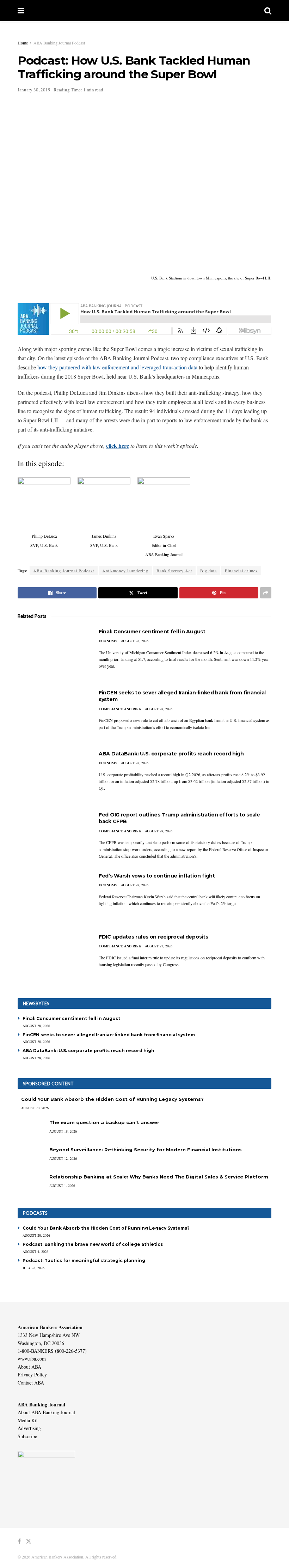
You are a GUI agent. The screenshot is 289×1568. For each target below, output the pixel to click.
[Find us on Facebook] (19, 1541)
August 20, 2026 (35, 1107)
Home (23, 43)
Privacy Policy (32, 1374)
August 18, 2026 (63, 1131)
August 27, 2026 (158, 945)
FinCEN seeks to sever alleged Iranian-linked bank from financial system (109, 1034)
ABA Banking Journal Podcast (59, 43)
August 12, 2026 (63, 1158)
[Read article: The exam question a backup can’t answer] (32, 1129)
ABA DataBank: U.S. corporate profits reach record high (171, 753)
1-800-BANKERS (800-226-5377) (52, 1350)
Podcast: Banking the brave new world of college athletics (93, 1244)
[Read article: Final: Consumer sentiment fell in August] (53, 653)
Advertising (29, 1428)
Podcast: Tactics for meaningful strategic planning (84, 1260)
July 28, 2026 (33, 1267)
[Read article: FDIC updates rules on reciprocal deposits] (53, 959)
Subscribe (27, 1436)
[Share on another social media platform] (265, 592)
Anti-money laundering (125, 570)
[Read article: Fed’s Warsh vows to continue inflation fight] (53, 898)
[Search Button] (267, 10)
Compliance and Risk (120, 708)
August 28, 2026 (134, 640)
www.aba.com (32, 1358)
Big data (208, 570)
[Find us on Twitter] (28, 1541)
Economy (108, 640)
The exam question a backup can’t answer (104, 1122)
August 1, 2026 (62, 1185)
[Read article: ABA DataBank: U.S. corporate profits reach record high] (53, 775)
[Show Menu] (21, 10)
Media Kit (28, 1420)
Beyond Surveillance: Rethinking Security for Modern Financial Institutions (145, 1149)
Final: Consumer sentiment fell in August (152, 631)
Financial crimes (241, 570)
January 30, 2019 (34, 89)
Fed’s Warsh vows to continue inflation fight (157, 876)
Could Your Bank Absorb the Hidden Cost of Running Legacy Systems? (112, 1099)
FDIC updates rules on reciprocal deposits (153, 937)
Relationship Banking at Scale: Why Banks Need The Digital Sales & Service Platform (158, 1177)
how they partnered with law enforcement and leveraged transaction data (117, 367)
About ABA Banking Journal (46, 1412)
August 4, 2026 (35, 1251)
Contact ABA (31, 1382)
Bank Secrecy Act (174, 570)
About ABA (29, 1366)
